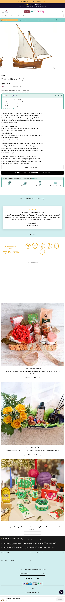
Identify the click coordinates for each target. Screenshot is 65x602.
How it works (51, 547)
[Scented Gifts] (32, 490)
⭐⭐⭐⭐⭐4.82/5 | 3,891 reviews (32, 4)
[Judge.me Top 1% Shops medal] (56, 246)
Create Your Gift (32, 454)
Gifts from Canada (17, 543)
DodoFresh (38, 552)
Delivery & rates (32, 167)
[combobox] (32, 16)
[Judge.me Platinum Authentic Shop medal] (35, 246)
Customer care (7, 560)
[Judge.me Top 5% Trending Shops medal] (42, 252)
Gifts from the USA (39, 543)
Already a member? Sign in (28, 86)
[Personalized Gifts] (32, 413)
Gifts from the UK (6, 543)
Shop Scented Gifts (32, 533)
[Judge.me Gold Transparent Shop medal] (49, 246)
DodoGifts (5, 552)
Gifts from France (19, 547)
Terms (4, 108)
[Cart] (62, 12)
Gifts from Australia (28, 543)
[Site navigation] (2, 12)
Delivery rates (10, 108)
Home (3, 75)
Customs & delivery (41, 547)
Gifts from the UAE (50, 543)
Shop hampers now (32, 377)
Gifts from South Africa (8, 547)
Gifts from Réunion (30, 547)
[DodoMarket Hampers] (32, 334)
